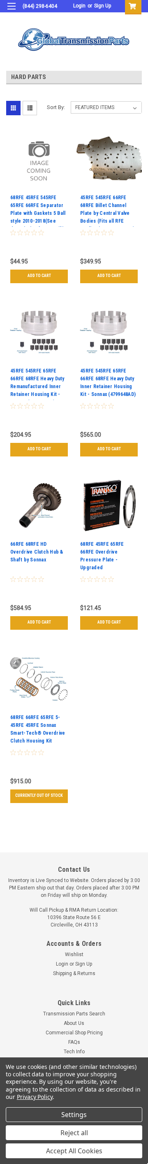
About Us (74, 1023)
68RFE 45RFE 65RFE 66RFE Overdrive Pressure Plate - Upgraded (102, 555)
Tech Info (74, 1052)
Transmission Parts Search (74, 1014)
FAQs (74, 1042)
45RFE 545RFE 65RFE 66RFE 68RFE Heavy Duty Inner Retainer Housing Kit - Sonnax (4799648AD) (108, 382)
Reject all (74, 1132)
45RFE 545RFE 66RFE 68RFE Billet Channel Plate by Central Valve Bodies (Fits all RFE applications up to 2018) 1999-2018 (107, 211)
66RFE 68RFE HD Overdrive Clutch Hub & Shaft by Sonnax (36, 552)
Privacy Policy (35, 1097)
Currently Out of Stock (39, 795)
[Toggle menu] (11, 11)
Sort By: (56, 107)
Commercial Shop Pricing (74, 1033)
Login (79, 6)
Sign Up (102, 6)
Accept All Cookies (74, 1150)
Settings (74, 1114)
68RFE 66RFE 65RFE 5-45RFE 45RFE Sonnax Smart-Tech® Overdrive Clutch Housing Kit (37, 729)
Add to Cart (39, 275)
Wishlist (74, 954)
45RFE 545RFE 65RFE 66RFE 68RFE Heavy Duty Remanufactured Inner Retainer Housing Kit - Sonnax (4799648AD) (37, 384)
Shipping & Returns (74, 973)
